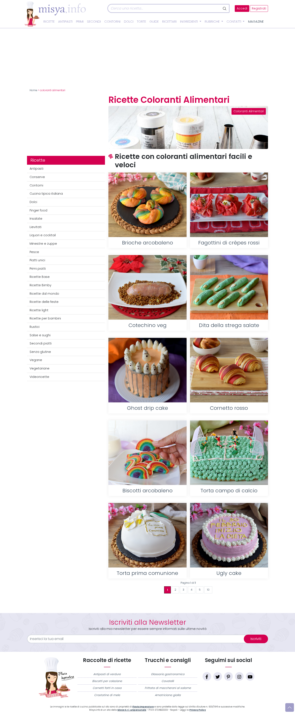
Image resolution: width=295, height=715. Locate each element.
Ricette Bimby (40, 285)
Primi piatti (38, 269)
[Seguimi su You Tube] (250, 676)
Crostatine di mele (107, 695)
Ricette (49, 21)
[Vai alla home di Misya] (55, 13)
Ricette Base (40, 277)
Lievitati (35, 227)
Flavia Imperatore (143, 706)
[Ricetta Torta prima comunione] (147, 535)
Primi (80, 21)
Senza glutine (40, 352)
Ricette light (39, 310)
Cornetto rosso (229, 408)
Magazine (256, 21)
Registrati (259, 8)
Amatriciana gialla (168, 695)
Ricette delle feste (44, 302)
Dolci (128, 21)
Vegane (36, 360)
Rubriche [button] (212, 21)
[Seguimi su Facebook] (207, 676)
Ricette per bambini (45, 318)
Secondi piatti (41, 343)
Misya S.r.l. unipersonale (131, 710)
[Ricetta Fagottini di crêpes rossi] (229, 204)
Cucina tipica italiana (46, 194)
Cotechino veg (147, 325)
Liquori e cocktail (43, 235)
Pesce (34, 252)
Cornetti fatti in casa (107, 688)
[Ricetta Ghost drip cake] (147, 370)
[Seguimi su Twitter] (217, 676)
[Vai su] (289, 707)
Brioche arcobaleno (147, 242)
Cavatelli (168, 681)
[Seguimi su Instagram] (239, 676)
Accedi (242, 8)
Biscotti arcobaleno (147, 490)
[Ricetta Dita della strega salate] (229, 287)
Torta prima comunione (147, 573)
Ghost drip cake (147, 408)
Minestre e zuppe (43, 244)
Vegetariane (39, 368)
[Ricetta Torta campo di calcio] (229, 452)
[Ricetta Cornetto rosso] (229, 370)
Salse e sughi (40, 335)
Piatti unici (37, 260)
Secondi (94, 21)
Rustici (35, 327)
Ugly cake (228, 573)
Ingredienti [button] (189, 21)
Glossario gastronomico (167, 674)
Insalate (36, 219)
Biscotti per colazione (107, 681)
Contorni (112, 21)
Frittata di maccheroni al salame (168, 688)
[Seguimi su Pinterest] (228, 676)
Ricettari (169, 21)
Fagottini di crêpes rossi (229, 242)
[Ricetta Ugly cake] (229, 535)
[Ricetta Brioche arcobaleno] (147, 204)
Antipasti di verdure (107, 674)
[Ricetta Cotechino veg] (147, 287)
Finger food (38, 210)
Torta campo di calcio (228, 490)
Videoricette (39, 377)
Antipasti (65, 21)
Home (33, 90)
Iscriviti (256, 639)
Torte (141, 21)
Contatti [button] (234, 21)
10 (208, 589)
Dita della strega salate (229, 325)
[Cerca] (225, 8)
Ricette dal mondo (44, 294)
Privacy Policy (197, 710)
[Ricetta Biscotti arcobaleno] (147, 452)
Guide (154, 21)
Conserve (37, 177)
